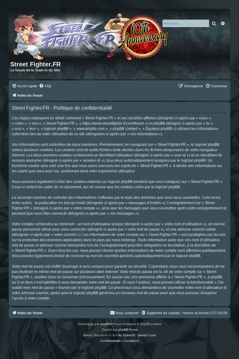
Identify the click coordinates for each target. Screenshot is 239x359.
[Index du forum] (91, 35)
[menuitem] (45, 86)
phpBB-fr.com (128, 329)
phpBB (105, 324)
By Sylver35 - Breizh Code (137, 335)
